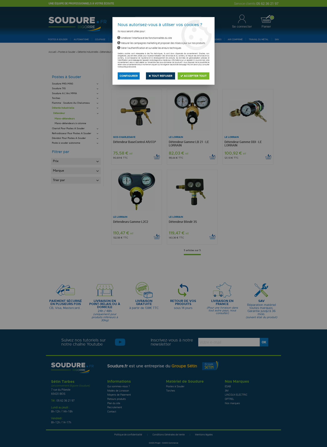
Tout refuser (161, 76)
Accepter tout (195, 76)
